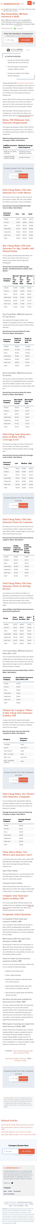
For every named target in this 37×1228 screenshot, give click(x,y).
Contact (10, 1191)
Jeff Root (20, 49)
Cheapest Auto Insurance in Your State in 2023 (16, 9)
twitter (12, 1183)
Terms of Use (30, 43)
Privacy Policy (17, 1191)
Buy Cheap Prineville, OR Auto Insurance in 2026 (17, 1125)
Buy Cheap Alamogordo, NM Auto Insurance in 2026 (23, 1052)
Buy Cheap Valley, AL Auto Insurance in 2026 (16, 1132)
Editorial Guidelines (9, 1098)
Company (7, 1188)
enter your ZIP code (24, 115)
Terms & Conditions (18, 1205)
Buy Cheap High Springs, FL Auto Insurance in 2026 (18, 1134)
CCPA (26, 1205)
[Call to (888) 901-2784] (29, 3)
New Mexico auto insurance (26, 83)
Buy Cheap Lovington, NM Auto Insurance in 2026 (15, 1060)
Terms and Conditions (9, 1194)
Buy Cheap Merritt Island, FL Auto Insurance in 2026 (17, 1128)
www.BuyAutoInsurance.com (24, 1202)
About (5, 1191)
